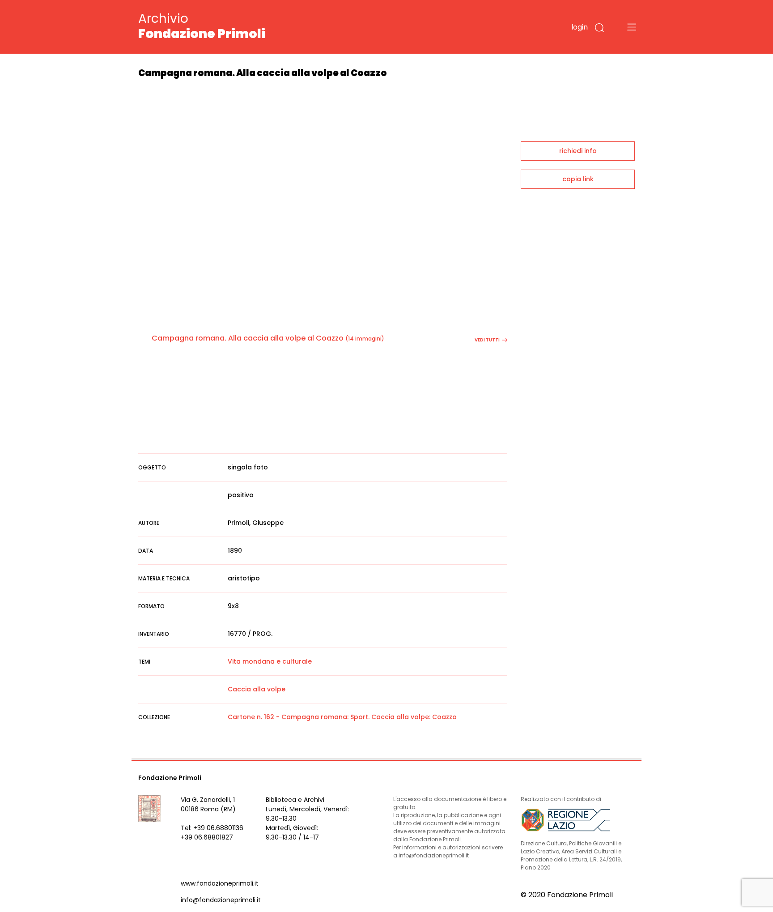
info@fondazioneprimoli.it (221, 899)
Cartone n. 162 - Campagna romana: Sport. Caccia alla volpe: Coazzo (342, 716)
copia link (578, 179)
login (579, 27)
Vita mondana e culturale (270, 661)
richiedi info (578, 150)
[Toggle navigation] (631, 27)
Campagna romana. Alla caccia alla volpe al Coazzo (248, 338)
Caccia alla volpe (256, 689)
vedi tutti (487, 340)
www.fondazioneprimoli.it (220, 883)
